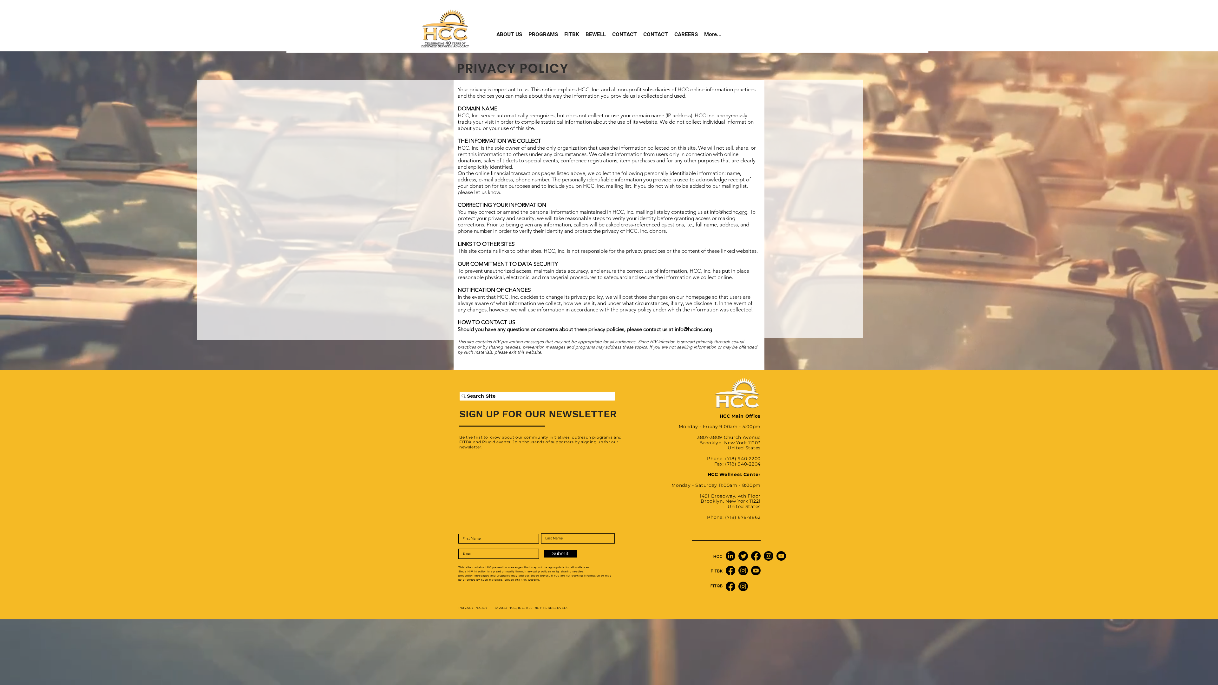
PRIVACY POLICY (473, 608)
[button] (543, 34)
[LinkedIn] (730, 556)
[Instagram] (768, 556)
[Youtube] (781, 556)
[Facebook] (756, 556)
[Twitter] (743, 556)
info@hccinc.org (693, 329)
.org (742, 212)
